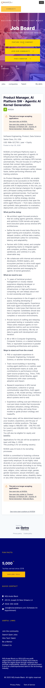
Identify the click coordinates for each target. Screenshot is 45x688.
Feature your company (22, 42)
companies (13, 84)
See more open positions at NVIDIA (22, 511)
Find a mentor (20, 59)
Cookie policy (28, 533)
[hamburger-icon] (41, 2)
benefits (6, 435)
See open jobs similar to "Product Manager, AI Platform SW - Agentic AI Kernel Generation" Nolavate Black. (22, 126)
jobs (3, 84)
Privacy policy (17, 533)
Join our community (20, 51)
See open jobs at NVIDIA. (18, 121)
